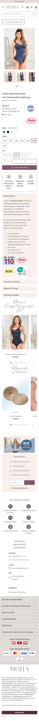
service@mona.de (20, 568)
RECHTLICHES (8, 612)
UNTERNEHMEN (9, 619)
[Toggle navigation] (3, 7)
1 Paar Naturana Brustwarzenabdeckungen (15, 416)
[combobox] (19, 13)
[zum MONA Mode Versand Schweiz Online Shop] (19, 643)
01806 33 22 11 (19, 556)
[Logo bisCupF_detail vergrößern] (9, 271)
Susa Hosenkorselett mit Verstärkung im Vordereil (16, 354)
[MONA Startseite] (12, 7)
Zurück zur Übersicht (14, 22)
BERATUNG (7, 626)
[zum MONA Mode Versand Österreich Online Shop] (14, 643)
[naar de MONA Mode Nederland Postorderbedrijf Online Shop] (25, 643)
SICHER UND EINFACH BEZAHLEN (16, 606)
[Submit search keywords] (34, 13)
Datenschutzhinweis (19, 488)
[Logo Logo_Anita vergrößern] (31, 121)
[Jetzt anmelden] (29, 482)
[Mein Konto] (23, 7)
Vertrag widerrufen (17, 592)
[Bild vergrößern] (30, 65)
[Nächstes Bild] (33, 86)
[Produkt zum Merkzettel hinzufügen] (25, 161)
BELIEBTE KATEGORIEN (12, 599)
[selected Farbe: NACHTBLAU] (4, 132)
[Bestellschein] (31, 7)
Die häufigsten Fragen (18, 577)
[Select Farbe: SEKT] (12, 132)
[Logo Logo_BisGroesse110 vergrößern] (9, 260)
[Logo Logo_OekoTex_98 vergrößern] (21, 271)
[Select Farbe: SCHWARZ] (8, 132)
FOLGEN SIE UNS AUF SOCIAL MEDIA (17, 632)
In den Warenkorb (21, 167)
